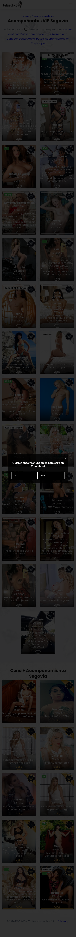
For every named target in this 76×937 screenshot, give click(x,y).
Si (16, 475)
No (43, 475)
